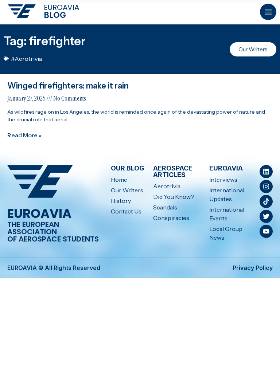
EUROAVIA (61, 7)
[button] (268, 12)
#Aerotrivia (26, 58)
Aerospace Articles (172, 171)
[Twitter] (266, 216)
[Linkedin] (266, 171)
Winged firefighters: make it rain (68, 86)
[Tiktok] (266, 201)
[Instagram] (266, 186)
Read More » (24, 135)
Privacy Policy (253, 267)
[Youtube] (266, 231)
